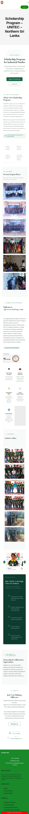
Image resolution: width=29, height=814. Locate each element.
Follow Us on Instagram (12, 347)
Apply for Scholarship (14, 79)
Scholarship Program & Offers (12, 809)
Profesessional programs (10, 807)
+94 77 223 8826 (16, 733)
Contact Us (14, 84)
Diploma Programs (9, 804)
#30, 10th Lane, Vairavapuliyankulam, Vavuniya (15, 763)
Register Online (8, 793)
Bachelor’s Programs (9, 802)
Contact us (24, 7)
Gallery (6, 788)
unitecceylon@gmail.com (16, 738)
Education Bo (7, 790)
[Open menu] (28, 2)
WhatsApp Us (14, 723)
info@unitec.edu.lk (14, 760)
